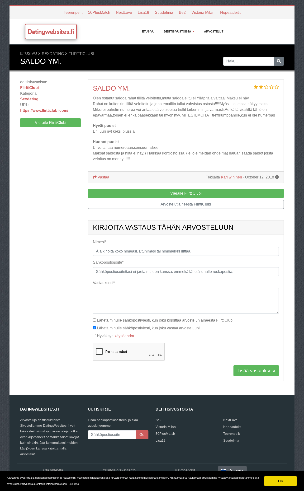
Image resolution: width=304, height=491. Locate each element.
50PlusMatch (99, 12)
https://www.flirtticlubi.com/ (44, 110)
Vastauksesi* (104, 283)
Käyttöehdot (185, 470)
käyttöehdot (124, 336)
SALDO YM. (111, 88)
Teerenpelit (73, 12)
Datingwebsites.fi (51, 31)
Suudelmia (164, 12)
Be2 (182, 12)
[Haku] (279, 61)
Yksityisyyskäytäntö (119, 470)
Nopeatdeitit (230, 12)
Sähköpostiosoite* (108, 262)
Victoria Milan (202, 12)
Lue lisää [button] (74, 483)
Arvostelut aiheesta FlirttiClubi (186, 204)
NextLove (124, 12)
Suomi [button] (235, 470)
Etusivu (148, 31)
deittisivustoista (177, 31)
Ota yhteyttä (53, 470)
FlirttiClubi (81, 54)
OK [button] (280, 481)
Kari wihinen (231, 177)
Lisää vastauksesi (256, 370)
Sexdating (53, 54)
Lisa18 (143, 12)
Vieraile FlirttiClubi (50, 123)
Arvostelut (213, 31)
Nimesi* (99, 242)
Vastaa (103, 177)
